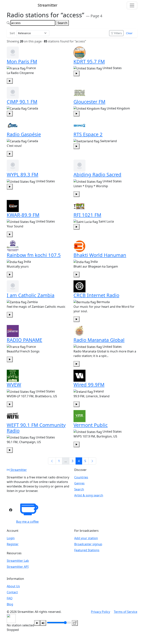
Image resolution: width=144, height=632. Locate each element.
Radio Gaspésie (24, 134)
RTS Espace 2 (88, 134)
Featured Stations (86, 550)
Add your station (86, 538)
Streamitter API (17, 567)
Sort (12, 33)
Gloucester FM (89, 101)
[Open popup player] (75, 623)
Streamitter (18, 470)
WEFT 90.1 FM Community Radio (36, 428)
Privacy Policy (100, 612)
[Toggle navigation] (132, 5)
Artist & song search (88, 495)
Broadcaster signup (88, 544)
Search (62, 23)
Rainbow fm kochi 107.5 (34, 255)
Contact (12, 592)
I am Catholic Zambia (30, 295)
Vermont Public (91, 425)
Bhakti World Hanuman (100, 255)
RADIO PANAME (24, 340)
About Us (13, 586)
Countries (81, 477)
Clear (129, 33)
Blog (10, 604)
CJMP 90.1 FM (22, 101)
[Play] (37, 623)
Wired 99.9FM (89, 384)
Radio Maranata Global (99, 340)
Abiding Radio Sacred (97, 174)
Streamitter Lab (18, 561)
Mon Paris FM (22, 61)
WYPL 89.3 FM (22, 174)
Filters (118, 33)
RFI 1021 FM (87, 215)
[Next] (92, 461)
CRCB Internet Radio (96, 295)
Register (13, 544)
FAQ (10, 598)
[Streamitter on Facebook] (11, 510)
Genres (79, 483)
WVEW (14, 384)
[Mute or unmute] (43, 623)
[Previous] (52, 461)
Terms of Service (125, 612)
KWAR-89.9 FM (23, 215)
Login (11, 538)
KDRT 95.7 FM (89, 61)
